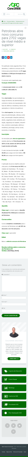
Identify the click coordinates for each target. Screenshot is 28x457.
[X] (13, 425)
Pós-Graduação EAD (15, 413)
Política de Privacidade (17, 451)
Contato (3, 451)
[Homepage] (14, 6)
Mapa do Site (9, 451)
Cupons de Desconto (15, 371)
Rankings (11, 387)
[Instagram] (13, 431)
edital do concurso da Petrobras (16, 241)
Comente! (13, 49)
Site (4, 308)
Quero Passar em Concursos (7, 446)
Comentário (6, 274)
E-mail (5, 301)
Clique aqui (5, 210)
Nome (5, 295)
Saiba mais (13, 358)
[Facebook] (7, 425)
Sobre (25, 451)
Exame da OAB (13, 396)
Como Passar (13, 379)
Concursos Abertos (8, 51)
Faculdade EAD (13, 404)
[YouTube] (19, 425)
